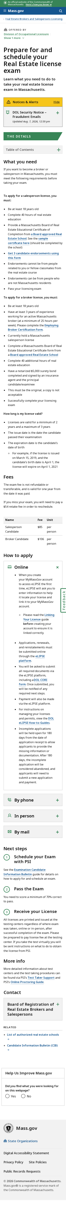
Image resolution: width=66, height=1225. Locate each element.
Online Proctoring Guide (27, 982)
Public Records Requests (22, 1171)
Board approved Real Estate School (34, 355)
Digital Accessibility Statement (26, 1153)
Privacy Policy (13, 1162)
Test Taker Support (41, 978)
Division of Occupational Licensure (26, 34)
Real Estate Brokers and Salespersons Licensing (33, 19)
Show (12, 38)
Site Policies (38, 1162)
